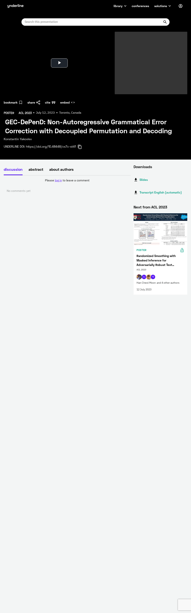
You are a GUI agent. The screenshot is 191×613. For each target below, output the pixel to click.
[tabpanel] (67, 185)
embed (65, 102)
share (31, 102)
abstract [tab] (36, 169)
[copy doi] (81, 147)
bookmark (11, 102)
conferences (140, 6)
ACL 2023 (159, 207)
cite (47, 102)
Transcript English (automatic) (161, 192)
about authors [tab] (61, 169)
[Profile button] (181, 6)
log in (58, 180)
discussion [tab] (13, 169)
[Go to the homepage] (15, 6)
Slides (144, 179)
